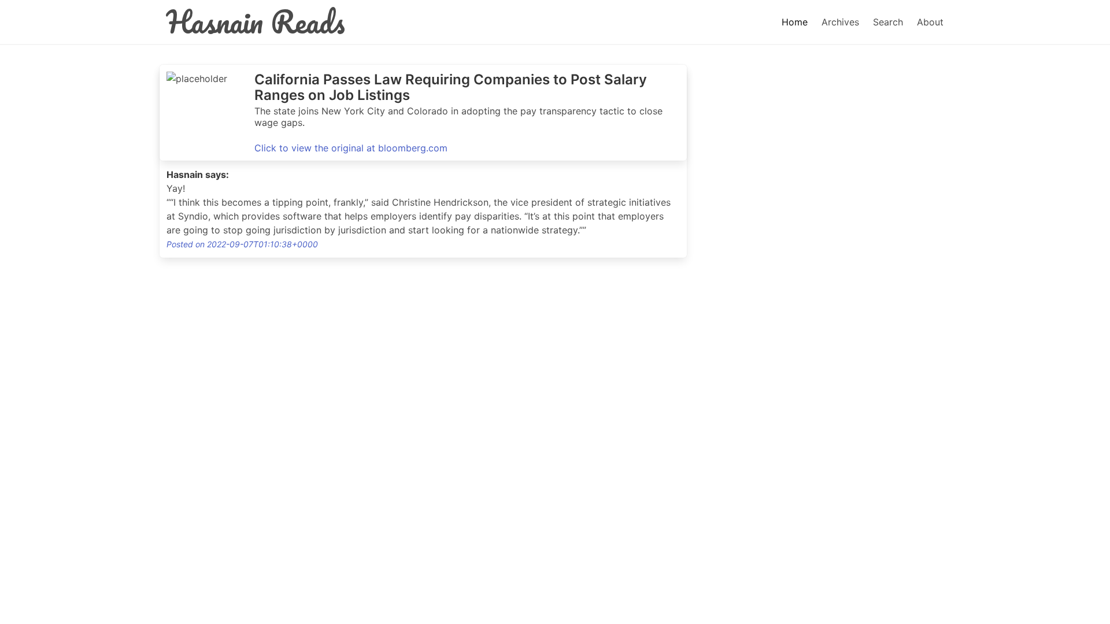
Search (888, 22)
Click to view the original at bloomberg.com (350, 148)
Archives (840, 22)
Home (795, 22)
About (930, 22)
